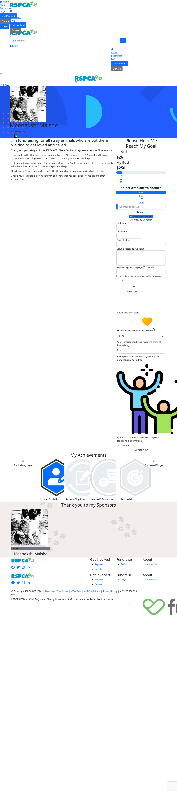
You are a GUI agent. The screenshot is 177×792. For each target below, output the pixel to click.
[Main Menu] (1, 73)
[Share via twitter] (13, 136)
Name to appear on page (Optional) (135, 267)
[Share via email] (15, 136)
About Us (152, 564)
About (13, 14)
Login (15, 45)
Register (99, 564)
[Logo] (23, 4)
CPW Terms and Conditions (85, 591)
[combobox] (141, 336)
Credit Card (132, 291)
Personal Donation (142, 216)
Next (134, 286)
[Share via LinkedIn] (19, 136)
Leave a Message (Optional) (130, 248)
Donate (15, 30)
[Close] (7, 85)
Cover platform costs (128, 312)
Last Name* (122, 231)
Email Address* (124, 240)
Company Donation (142, 219)
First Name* (122, 223)
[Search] (123, 40)
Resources (15, 17)
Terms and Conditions (56, 591)
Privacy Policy (110, 591)
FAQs (12, 20)
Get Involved (18, 25)
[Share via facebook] (10, 136)
